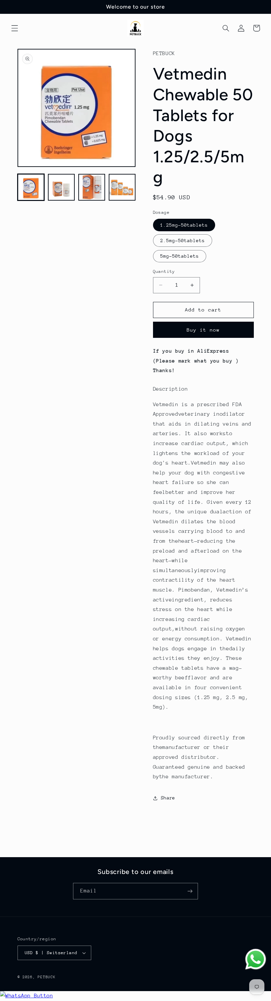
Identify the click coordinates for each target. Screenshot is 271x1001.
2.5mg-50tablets (182, 240)
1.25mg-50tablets (184, 225)
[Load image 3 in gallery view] (91, 187)
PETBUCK (47, 977)
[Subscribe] (190, 891)
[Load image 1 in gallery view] (31, 187)
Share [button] (168, 797)
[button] (14, 28)
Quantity (164, 271)
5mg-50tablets (179, 256)
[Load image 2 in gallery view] (61, 187)
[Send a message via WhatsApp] (256, 959)
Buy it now (203, 330)
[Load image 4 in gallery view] (122, 187)
